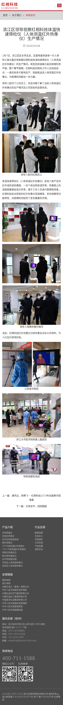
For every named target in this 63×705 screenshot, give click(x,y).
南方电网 (6, 583)
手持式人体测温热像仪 (12, 563)
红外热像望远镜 (9, 559)
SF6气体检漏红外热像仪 (13, 546)
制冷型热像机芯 (9, 556)
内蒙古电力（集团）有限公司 (15, 587)
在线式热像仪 (8, 536)
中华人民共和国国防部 (12, 610)
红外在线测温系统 (10, 539)
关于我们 (16, 15)
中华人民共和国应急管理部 (14, 603)
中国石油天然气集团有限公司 (15, 593)
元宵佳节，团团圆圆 (36, 506)
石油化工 (39, 536)
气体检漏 (39, 546)
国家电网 (6, 580)
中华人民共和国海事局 (12, 607)
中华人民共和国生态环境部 (14, 590)
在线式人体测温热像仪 (12, 566)
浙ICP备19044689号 (43, 697)
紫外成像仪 (7, 543)
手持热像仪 (7, 533)
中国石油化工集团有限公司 (14, 597)
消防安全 (39, 549)
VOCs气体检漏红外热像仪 (14, 549)
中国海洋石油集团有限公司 (14, 600)
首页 (5, 15)
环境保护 (39, 539)
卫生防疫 (39, 543)
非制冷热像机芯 (9, 553)
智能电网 (39, 533)
